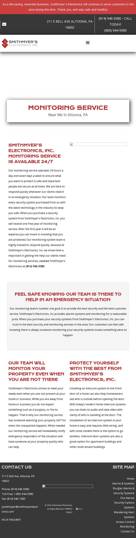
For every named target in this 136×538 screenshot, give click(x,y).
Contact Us (127, 531)
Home (130, 479)
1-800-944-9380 (23, 494)
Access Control (125, 522)
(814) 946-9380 (20, 489)
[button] (87, 42)
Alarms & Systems (123, 483)
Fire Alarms (127, 498)
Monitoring (127, 527)
